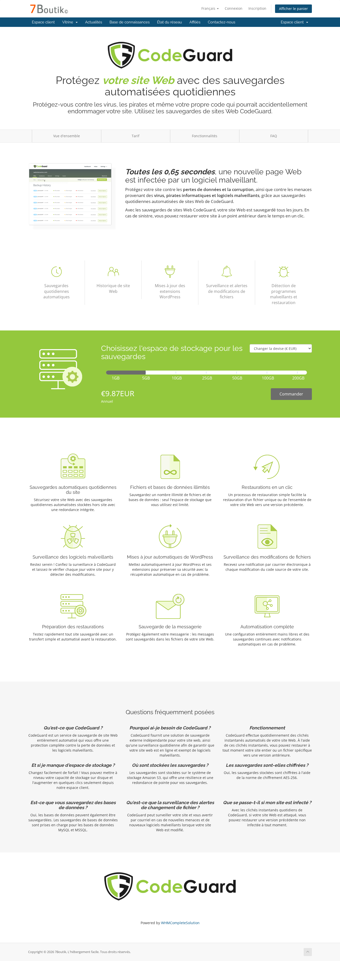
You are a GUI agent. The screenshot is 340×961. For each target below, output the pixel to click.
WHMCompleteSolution (180, 922)
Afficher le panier (293, 8)
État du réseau (169, 22)
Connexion (233, 8)
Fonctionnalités (204, 135)
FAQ (273, 135)
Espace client (43, 22)
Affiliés (194, 22)
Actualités (93, 22)
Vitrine (68, 22)
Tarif (135, 135)
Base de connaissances (130, 22)
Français (208, 8)
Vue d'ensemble (66, 135)
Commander (291, 394)
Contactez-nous (221, 22)
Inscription (257, 8)
